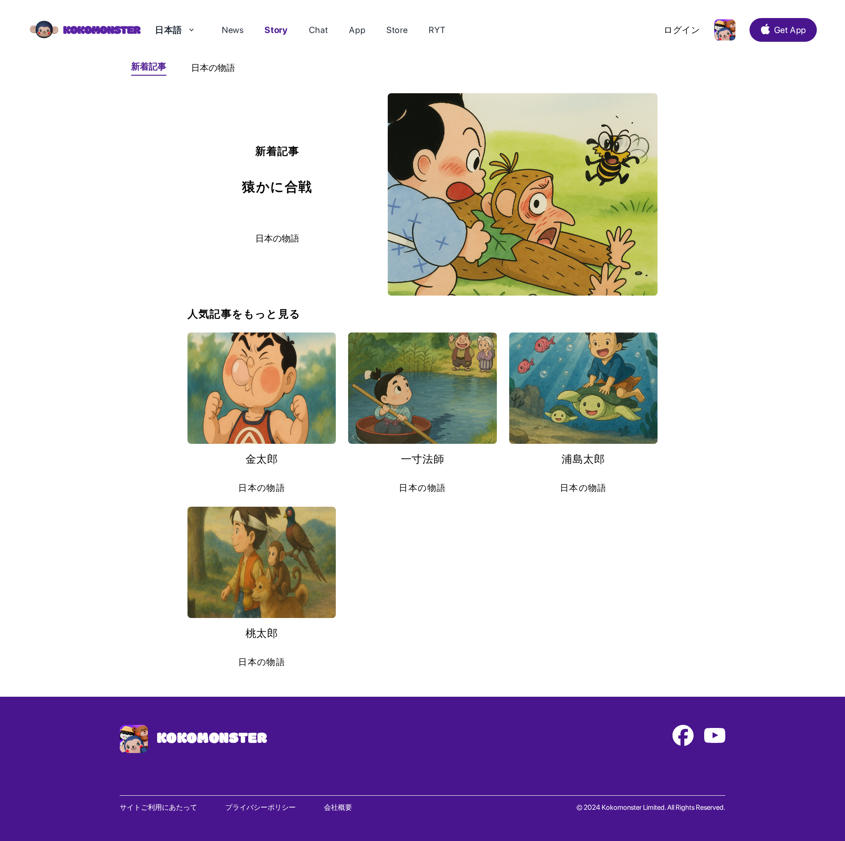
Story (276, 30)
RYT (437, 30)
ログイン (682, 30)
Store (397, 30)
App (357, 30)
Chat (318, 30)
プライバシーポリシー (260, 807)
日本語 (168, 30)
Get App (790, 30)
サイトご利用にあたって (158, 807)
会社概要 (338, 807)
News (233, 30)
